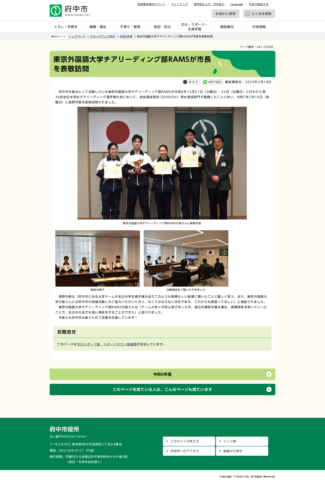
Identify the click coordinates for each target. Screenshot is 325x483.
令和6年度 (126, 36)
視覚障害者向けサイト (151, 4)
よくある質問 (262, 13)
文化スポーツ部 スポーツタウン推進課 (107, 344)
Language (236, 4)
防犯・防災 (162, 26)
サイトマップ (179, 4)
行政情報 (259, 26)
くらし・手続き (66, 26)
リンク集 (229, 441)
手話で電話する (259, 4)
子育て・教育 (130, 26)
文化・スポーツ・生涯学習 (194, 27)
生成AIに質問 (226, 13)
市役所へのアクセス (184, 451)
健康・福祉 (98, 26)
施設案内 (227, 26)
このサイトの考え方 (184, 441)
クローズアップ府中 (102, 36)
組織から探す (233, 451)
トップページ (77, 36)
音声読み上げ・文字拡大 (209, 4)
